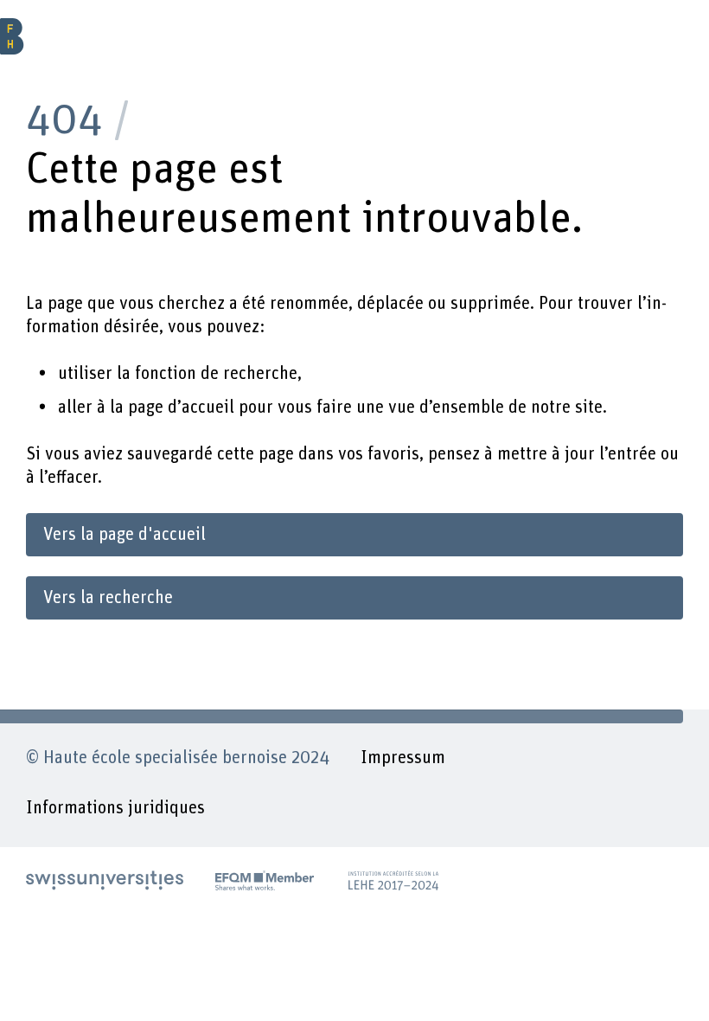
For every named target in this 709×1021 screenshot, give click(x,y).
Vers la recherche (108, 598)
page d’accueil (181, 407)
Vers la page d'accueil (124, 534)
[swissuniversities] (105, 879)
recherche (260, 373)
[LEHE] (393, 879)
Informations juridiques (115, 808)
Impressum (403, 758)
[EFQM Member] (264, 879)
